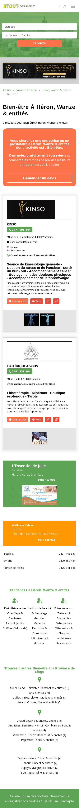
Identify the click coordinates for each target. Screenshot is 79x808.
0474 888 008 (46, 539)
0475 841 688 (67, 568)
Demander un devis (39, 178)
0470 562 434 (67, 560)
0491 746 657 (67, 553)
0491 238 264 (21, 371)
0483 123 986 (46, 480)
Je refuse (51, 801)
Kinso (11, 224)
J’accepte (67, 801)
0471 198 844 (21, 229)
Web (38, 301)
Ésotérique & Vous (22, 366)
